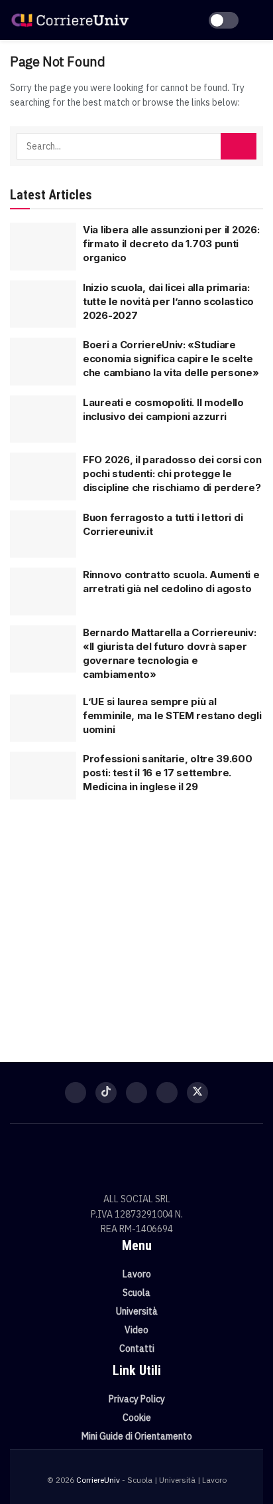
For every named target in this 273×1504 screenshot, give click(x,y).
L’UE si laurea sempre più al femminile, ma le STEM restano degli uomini (172, 715)
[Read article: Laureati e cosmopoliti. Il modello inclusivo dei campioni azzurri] (43, 419)
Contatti (136, 1348)
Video (136, 1330)
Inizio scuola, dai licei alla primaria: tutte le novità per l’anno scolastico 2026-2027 (168, 301)
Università (137, 1311)
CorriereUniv (98, 1480)
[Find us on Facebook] (75, 1092)
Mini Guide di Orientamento (137, 1436)
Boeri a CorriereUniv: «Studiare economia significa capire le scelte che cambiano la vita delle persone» (171, 358)
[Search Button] (238, 146)
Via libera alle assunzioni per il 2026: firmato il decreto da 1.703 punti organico (171, 243)
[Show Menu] (257, 20)
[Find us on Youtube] (167, 1092)
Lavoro (137, 1274)
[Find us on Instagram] (136, 1092)
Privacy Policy (137, 1399)
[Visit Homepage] (70, 20)
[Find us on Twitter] (197, 1092)
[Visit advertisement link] (136, 922)
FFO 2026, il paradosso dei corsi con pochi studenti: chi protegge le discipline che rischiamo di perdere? (172, 473)
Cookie (137, 1418)
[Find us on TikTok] (106, 1092)
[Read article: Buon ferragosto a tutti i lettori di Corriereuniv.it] (43, 534)
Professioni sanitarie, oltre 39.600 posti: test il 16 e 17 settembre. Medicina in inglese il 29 (167, 772)
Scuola (136, 1293)
